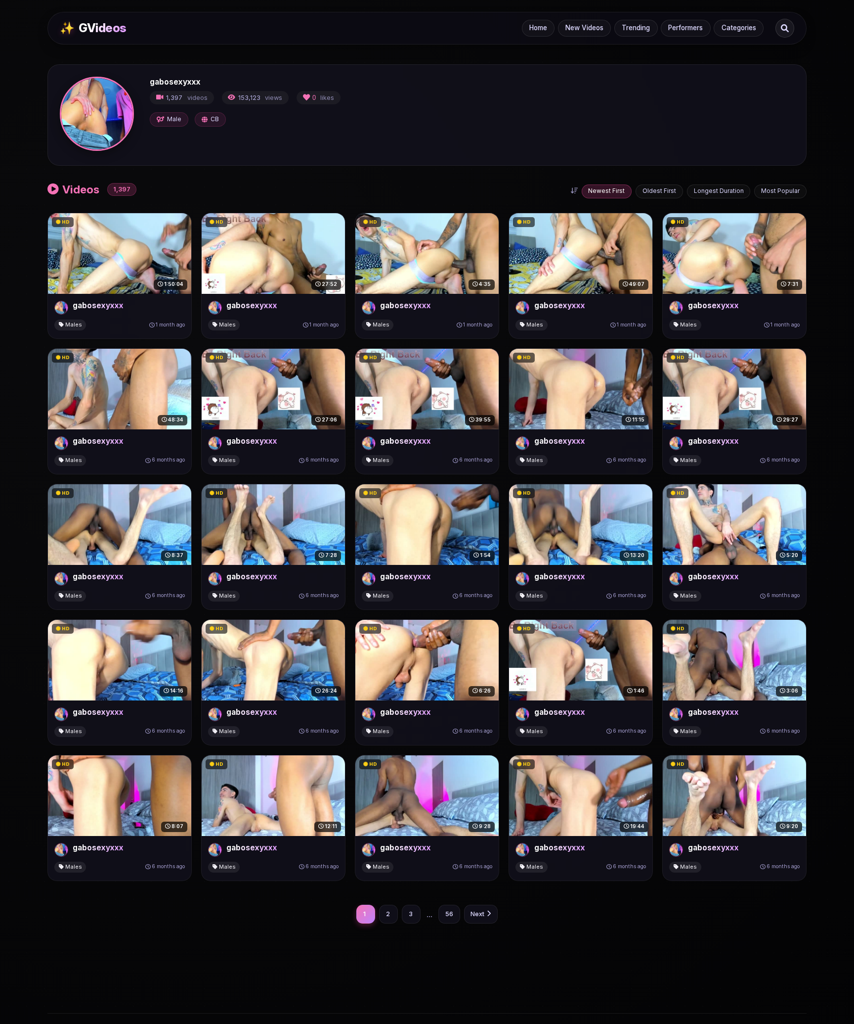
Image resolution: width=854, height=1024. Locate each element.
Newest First (606, 190)
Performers (685, 28)
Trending (636, 28)
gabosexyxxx (98, 305)
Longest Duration (719, 190)
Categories (739, 28)
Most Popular (780, 190)
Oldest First (659, 190)
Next (477, 914)
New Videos (584, 28)
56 (449, 914)
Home (538, 28)
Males (73, 324)
